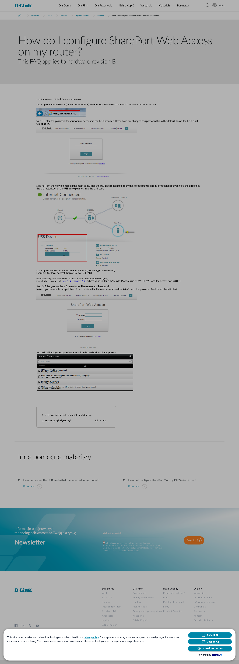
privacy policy (91, 637)
